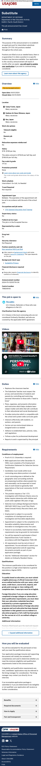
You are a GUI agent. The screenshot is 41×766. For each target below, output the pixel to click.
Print (5, 30)
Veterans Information (9, 752)
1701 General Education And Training (18, 210)
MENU (36, 4)
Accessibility (6, 761)
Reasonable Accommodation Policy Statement (18, 749)
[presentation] (20, 108)
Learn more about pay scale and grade (17, 173)
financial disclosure (24, 272)
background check (20, 252)
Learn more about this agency (15, 73)
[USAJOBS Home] (10, 4)
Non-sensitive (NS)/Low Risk (12, 249)
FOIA (3, 764)
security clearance (17, 254)
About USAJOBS (7, 759)
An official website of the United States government (18, 1)
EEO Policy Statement (9, 746)
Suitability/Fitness (12, 263)
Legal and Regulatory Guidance (13, 755)
